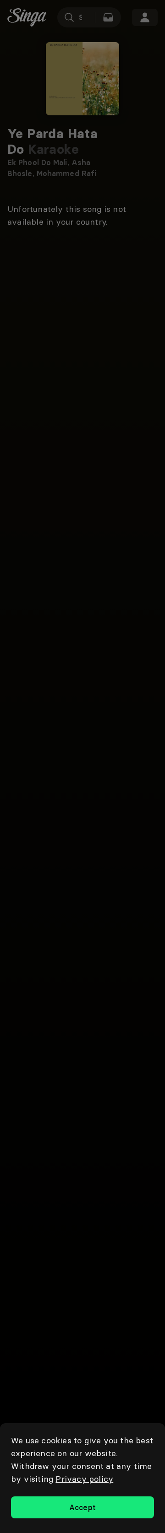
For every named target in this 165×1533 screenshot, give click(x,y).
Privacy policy (84, 1479)
